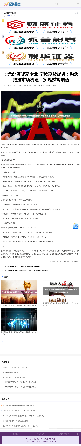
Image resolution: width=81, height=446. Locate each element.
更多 (76, 13)
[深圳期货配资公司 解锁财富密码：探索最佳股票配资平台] (19, 319)
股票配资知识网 (45, 441)
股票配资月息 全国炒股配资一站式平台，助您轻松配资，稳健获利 (28, 271)
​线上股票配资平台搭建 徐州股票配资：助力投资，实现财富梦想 (23, 416)
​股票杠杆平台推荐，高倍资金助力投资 (15, 421)
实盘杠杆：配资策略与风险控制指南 (15, 368)
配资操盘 (15, 434)
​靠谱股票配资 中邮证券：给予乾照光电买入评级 (18, 405)
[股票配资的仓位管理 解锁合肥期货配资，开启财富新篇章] (61, 291)
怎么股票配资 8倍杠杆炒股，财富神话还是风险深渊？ (24, 267)
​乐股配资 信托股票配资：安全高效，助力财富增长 (19, 411)
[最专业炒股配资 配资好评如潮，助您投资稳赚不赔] (19, 292)
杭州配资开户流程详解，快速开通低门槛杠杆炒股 (19, 382)
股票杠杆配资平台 (65, 434)
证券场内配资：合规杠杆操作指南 (14, 377)
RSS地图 (45, 439)
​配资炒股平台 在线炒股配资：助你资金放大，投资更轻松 (21, 426)
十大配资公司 (39, 434)
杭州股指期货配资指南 (10, 372)
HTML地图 (51, 439)
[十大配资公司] (12, 4)
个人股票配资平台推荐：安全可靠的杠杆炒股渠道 (19, 387)
